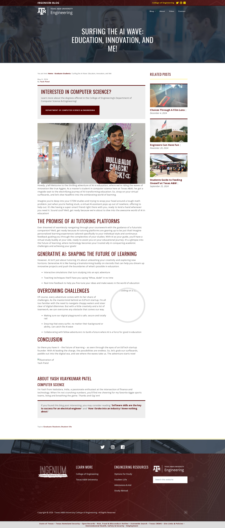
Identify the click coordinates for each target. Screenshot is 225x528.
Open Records (88, 523)
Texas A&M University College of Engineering (75, 512)
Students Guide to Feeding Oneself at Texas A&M (166, 181)
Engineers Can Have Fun (164, 144)
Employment (132, 526)
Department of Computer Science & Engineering (70, 110)
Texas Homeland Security (68, 523)
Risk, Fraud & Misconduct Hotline (113, 523)
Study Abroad (121, 490)
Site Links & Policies (173, 523)
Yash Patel (45, 82)
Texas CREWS (155, 523)
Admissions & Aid (122, 485)
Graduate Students (52, 427)
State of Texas (46, 523)
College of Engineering (163, 3)
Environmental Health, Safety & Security (105, 526)
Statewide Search (139, 523)
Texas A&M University (87, 479)
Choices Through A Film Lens (167, 110)
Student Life (120, 479)
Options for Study (123, 474)
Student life (66, 427)
